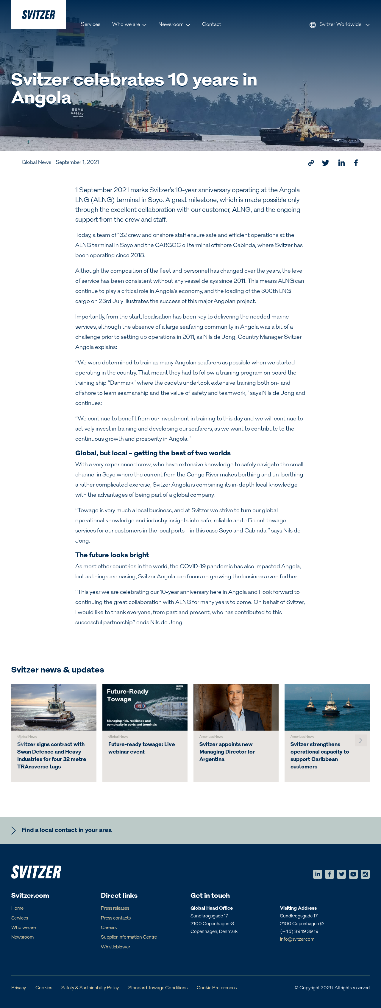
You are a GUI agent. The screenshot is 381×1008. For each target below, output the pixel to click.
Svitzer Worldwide (340, 24)
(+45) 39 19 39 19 (299, 931)
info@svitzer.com (297, 939)
